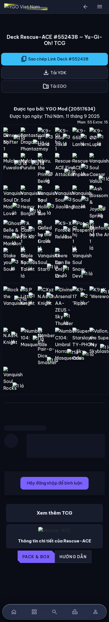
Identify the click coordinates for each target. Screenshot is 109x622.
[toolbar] (54, 557)
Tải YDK (55, 72)
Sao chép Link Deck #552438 (54, 59)
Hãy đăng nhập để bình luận (54, 483)
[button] (99, 6)
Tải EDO (54, 86)
